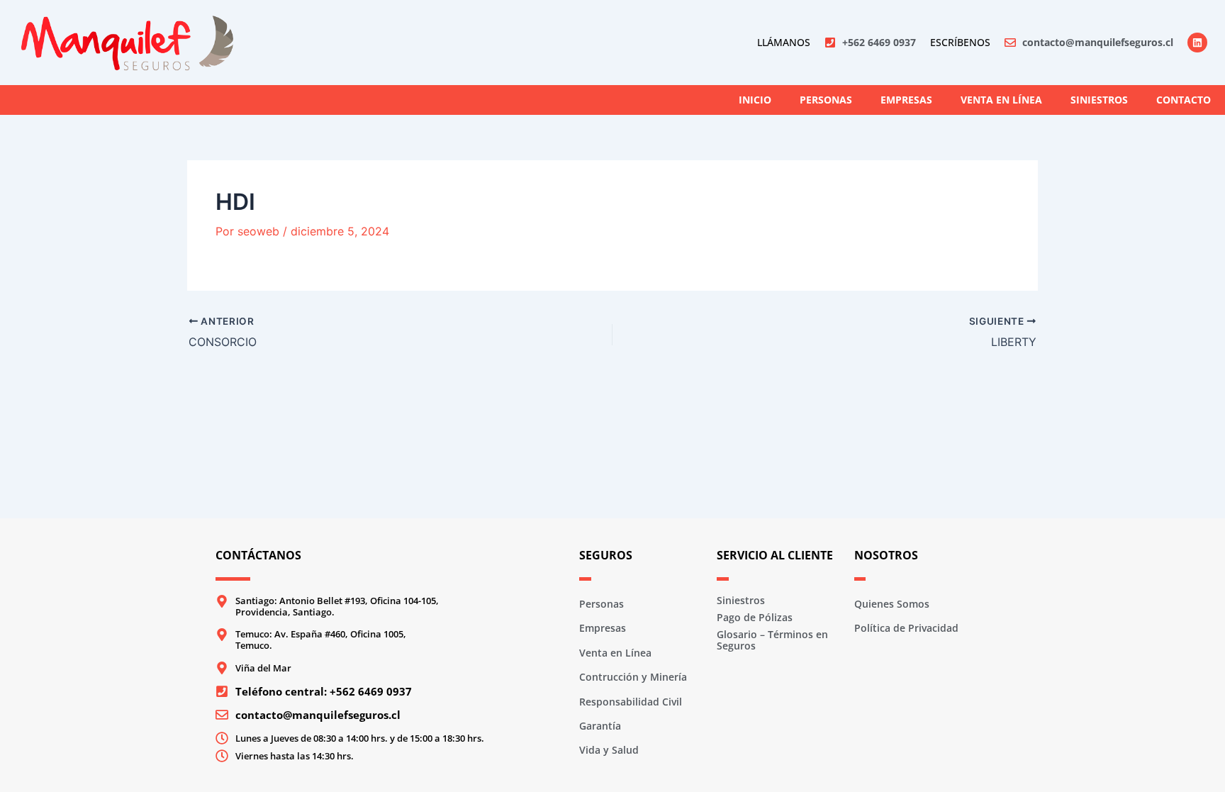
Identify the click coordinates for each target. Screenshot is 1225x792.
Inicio (755, 99)
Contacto (1183, 99)
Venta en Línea (1001, 99)
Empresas (906, 99)
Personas (826, 99)
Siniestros (1099, 99)
